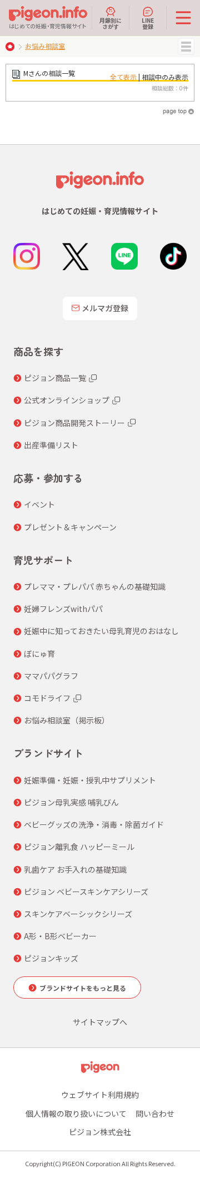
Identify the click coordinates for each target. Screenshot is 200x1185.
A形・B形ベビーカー (60, 935)
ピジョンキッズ (51, 958)
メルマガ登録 (105, 307)
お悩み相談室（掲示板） (66, 720)
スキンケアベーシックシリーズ (78, 913)
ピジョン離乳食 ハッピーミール (79, 846)
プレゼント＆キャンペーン (70, 527)
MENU (186, 46)
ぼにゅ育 (39, 653)
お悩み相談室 (45, 45)
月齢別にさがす (110, 22)
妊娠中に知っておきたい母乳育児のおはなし (101, 630)
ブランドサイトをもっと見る (82, 987)
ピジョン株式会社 (100, 1131)
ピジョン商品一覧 (55, 377)
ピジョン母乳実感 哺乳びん (71, 802)
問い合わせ (155, 1113)
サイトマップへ (100, 1021)
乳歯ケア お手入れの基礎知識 (75, 869)
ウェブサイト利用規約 (100, 1094)
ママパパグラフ (51, 675)
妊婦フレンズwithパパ (63, 608)
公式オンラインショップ (66, 400)
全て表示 (123, 77)
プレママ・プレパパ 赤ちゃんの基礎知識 (95, 586)
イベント (39, 504)
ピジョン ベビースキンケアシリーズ (86, 891)
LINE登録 (148, 22)
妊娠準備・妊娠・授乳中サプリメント (90, 780)
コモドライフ (47, 697)
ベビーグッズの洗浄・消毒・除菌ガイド (94, 824)
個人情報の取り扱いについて (76, 1113)
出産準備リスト (51, 444)
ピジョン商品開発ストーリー (74, 422)
